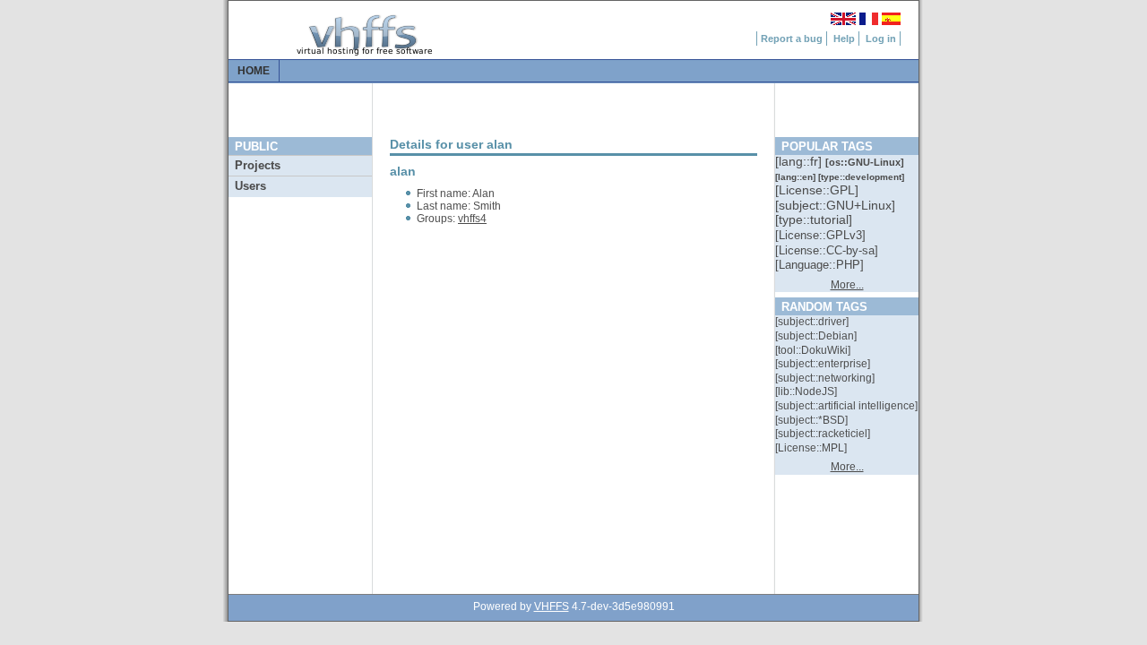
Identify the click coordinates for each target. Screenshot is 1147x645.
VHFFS (551, 606)
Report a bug (792, 38)
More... (847, 285)
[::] (800, 161)
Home (253, 70)
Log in (881, 38)
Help (844, 38)
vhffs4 (472, 218)
